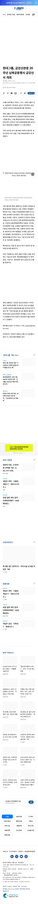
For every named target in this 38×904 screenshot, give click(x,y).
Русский (23, 886)
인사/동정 (19, 830)
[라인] (15, 93)
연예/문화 (7, 830)
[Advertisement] (19, 154)
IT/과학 (30, 816)
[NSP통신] (19, 8)
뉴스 (4, 14)
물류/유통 (19, 821)
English (9, 886)
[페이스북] (4, 93)
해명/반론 (7, 835)
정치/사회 (31, 826)
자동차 (31, 821)
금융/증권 (19, 816)
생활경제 (19, 826)
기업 (7, 816)
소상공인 (29, 14)
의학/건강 (7, 826)
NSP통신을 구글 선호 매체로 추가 (15, 3)
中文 (19, 886)
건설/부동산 (7, 821)
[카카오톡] (12, 93)
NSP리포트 (20, 14)
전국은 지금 (11, 14)
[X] (8, 93)
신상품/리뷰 (30, 830)
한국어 (4, 886)
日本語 (15, 886)
